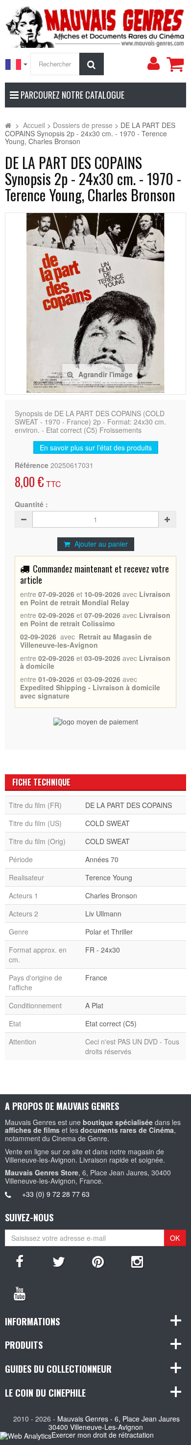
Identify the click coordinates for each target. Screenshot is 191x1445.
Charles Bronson (111, 895)
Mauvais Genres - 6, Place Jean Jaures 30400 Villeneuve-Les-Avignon (114, 1423)
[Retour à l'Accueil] (8, 125)
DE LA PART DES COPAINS (128, 805)
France (96, 977)
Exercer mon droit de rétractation (102, 1435)
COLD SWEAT (107, 823)
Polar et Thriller (109, 931)
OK (175, 1238)
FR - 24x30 (102, 950)
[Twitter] (58, 1260)
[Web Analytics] (25, 1435)
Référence (31, 465)
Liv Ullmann (103, 913)
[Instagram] (137, 1260)
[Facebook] (19, 1260)
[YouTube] (19, 1292)
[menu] (153, 63)
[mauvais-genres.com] (95, 25)
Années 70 (102, 859)
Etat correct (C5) (111, 1023)
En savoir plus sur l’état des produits (96, 447)
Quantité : (31, 504)
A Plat (94, 1005)
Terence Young (108, 877)
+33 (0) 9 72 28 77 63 (56, 1194)
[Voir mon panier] (175, 64)
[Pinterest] (98, 1260)
